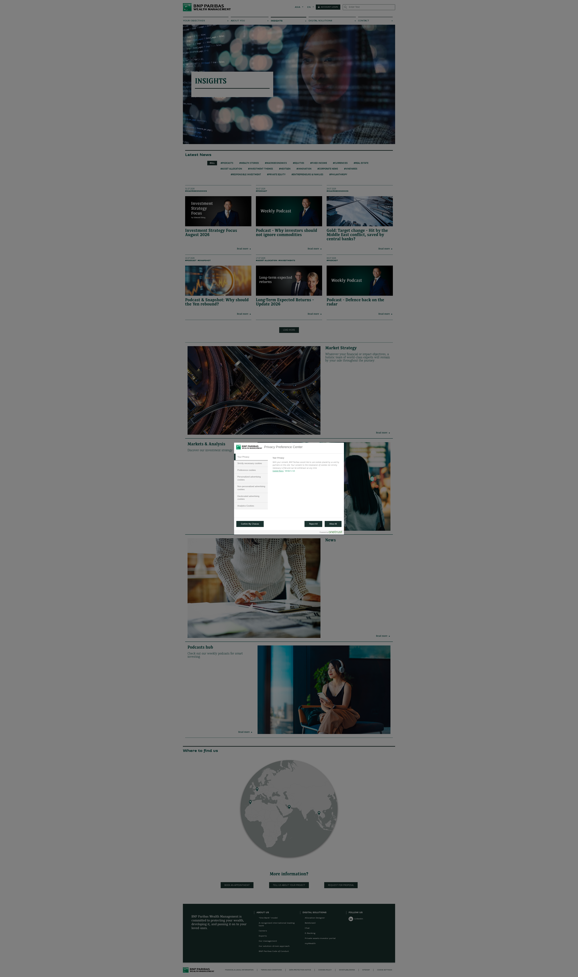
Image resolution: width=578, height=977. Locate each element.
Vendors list (290, 471)
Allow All (333, 524)
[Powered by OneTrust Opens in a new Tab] (331, 532)
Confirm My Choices (250, 524)
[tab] (251, 457)
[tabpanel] (307, 465)
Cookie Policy (278, 471)
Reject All (313, 524)
